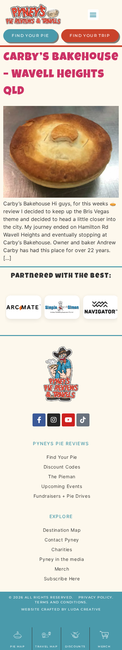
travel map (46, 646)
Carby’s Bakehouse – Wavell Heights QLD (61, 75)
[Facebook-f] (39, 419)
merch (104, 646)
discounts (75, 646)
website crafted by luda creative (61, 609)
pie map (17, 646)
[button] (93, 14)
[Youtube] (68, 419)
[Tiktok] (82, 419)
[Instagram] (53, 419)
